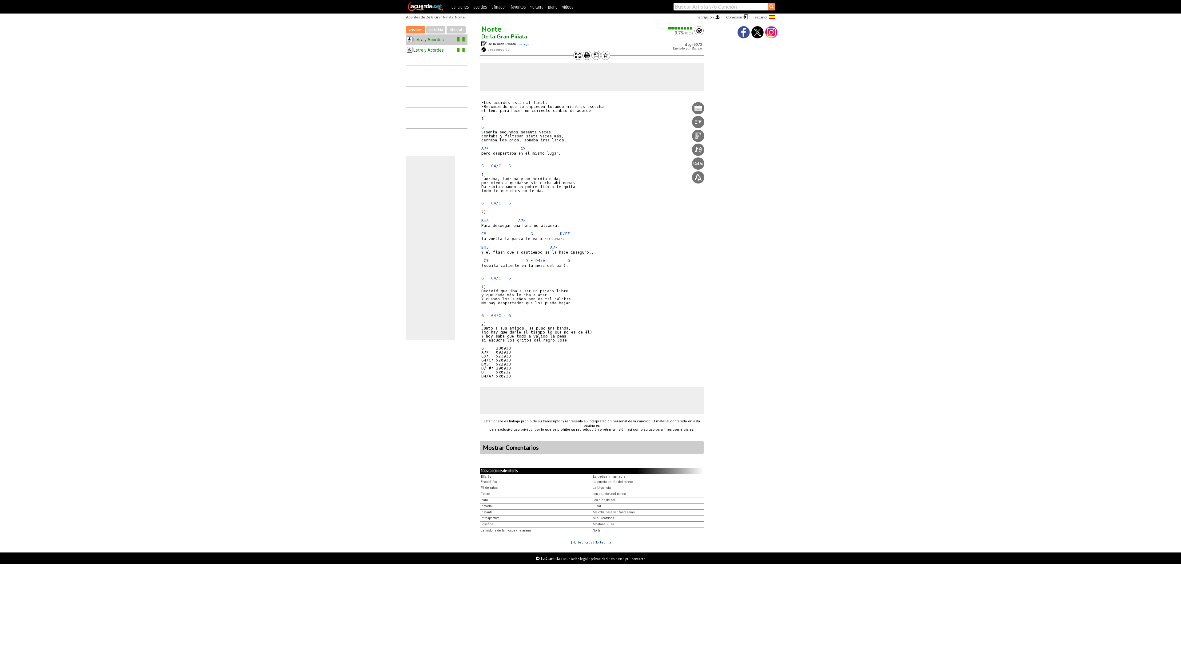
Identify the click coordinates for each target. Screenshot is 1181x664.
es (613, 559)
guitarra (536, 7)
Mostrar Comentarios (511, 447)
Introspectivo (490, 518)
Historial (456, 30)
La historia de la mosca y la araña (506, 530)
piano (553, 7)
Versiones (415, 30)
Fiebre (485, 494)
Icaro (484, 500)
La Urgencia (602, 488)
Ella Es (486, 477)
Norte (491, 29)
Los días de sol (604, 500)
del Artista (436, 30)
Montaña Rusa (603, 524)
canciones (460, 7)
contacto (638, 559)
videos (567, 7)
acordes (480, 7)
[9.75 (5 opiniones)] (680, 28)
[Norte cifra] (602, 542)
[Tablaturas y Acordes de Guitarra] (425, 9)
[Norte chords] (582, 542)
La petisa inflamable (609, 477)
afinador (498, 7)
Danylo (697, 48)
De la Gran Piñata (504, 36)
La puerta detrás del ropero (613, 482)
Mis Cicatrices (603, 518)
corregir (524, 44)
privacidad (599, 559)
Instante (487, 512)
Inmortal (487, 506)
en (620, 559)
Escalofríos (489, 482)
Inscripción (705, 17)
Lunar (597, 506)
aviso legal (579, 559)
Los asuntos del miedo (609, 494)
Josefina (487, 524)
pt (626, 559)
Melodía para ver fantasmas (614, 512)
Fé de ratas (489, 488)
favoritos (518, 7)
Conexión (734, 17)
